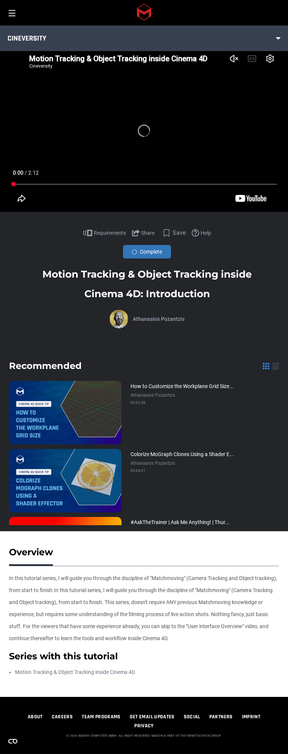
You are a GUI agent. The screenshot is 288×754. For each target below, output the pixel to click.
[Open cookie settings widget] (13, 741)
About (35, 716)
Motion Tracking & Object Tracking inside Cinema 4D (75, 672)
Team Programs (101, 716)
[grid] (266, 366)
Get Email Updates (152, 716)
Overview (31, 552)
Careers (62, 716)
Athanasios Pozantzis (158, 319)
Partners (221, 716)
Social (192, 716)
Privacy (143, 725)
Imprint (251, 716)
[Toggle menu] (278, 38)
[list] (275, 366)
